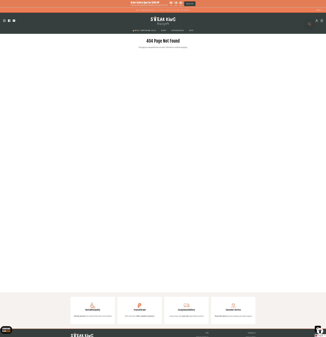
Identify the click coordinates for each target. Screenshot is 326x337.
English (318, 10)
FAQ (207, 333)
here (170, 47)
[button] (320, 335)
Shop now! (189, 4)
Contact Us (251, 333)
